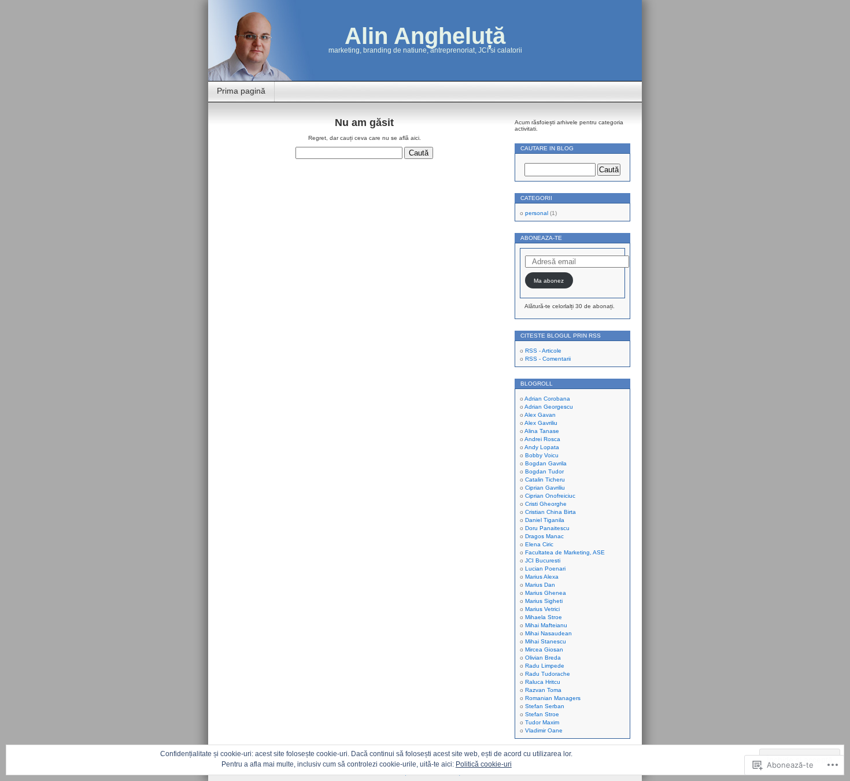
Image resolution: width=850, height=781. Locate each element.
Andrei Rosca (542, 439)
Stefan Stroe (542, 714)
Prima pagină (241, 90)
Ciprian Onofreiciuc (550, 496)
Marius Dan (540, 585)
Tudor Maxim (542, 722)
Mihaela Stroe (543, 617)
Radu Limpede (544, 665)
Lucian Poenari (545, 568)
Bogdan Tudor (544, 471)
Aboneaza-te (541, 238)
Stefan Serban (544, 706)
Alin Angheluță (425, 36)
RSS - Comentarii (548, 359)
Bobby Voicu (542, 455)
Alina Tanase (541, 431)
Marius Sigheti (544, 601)
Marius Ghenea (545, 593)
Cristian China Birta (550, 512)
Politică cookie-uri (484, 764)
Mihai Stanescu (545, 641)
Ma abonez (549, 280)
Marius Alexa (542, 576)
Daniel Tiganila (544, 520)
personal (536, 213)
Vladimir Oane (544, 730)
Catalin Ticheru (545, 479)
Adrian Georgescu (548, 407)
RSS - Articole (543, 350)
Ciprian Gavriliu (545, 487)
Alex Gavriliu (540, 423)
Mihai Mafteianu (546, 625)
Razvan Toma (543, 690)
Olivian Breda (543, 657)
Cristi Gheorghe (546, 504)
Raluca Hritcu (542, 682)
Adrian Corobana (547, 398)
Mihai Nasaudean (548, 633)
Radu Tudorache (547, 674)
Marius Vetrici (542, 609)
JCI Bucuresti (542, 560)
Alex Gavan (540, 415)
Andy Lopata (541, 447)
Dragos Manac (544, 536)
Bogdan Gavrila (546, 463)
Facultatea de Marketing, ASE (565, 552)
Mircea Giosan (544, 649)
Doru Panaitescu (547, 528)
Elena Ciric (539, 544)
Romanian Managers (553, 698)
